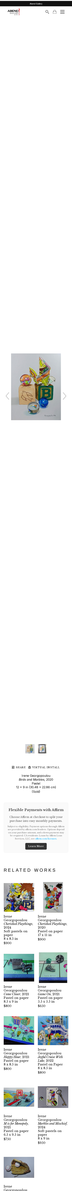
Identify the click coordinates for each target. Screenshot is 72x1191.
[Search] (47, 12)
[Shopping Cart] (54, 12)
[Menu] (62, 12)
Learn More (36, 846)
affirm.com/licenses (45, 838)
